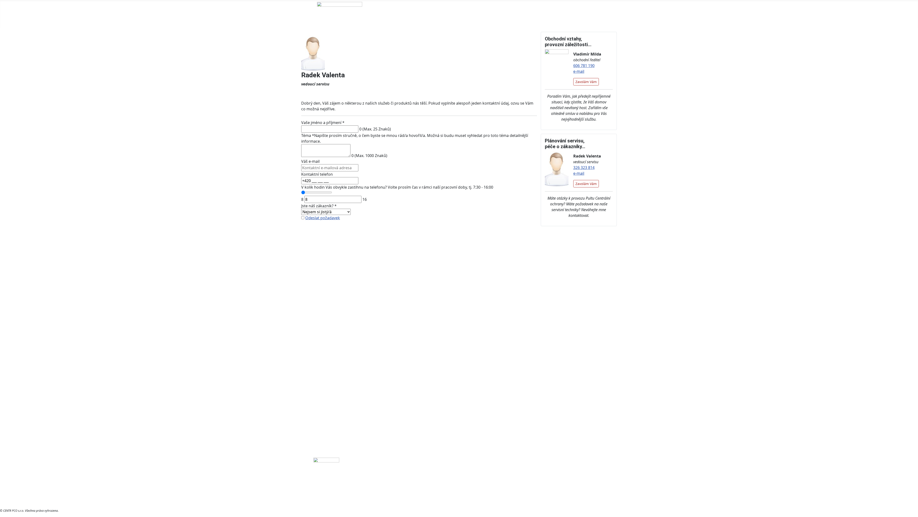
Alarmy (591, 475)
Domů (387, 14)
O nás (407, 14)
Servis (496, 14)
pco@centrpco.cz (532, 475)
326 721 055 (477, 475)
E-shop (545, 14)
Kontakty (435, 14)
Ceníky (517, 14)
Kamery (574, 475)
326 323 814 (584, 167)
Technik (603, 14)
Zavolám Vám (586, 81)
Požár (557, 475)
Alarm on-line (573, 14)
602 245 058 (502, 475)
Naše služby (464, 14)
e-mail (578, 71)
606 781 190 (584, 65)
